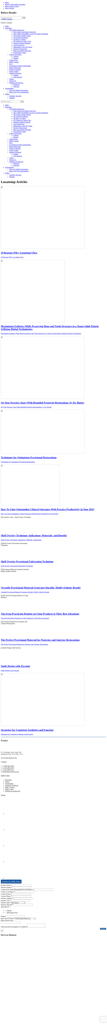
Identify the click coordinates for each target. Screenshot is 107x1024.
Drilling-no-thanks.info (12, 791)
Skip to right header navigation (15, 4)
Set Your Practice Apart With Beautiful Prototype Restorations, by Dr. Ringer (42, 402)
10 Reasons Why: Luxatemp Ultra (19, 252)
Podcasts (16, 165)
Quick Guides (13, 150)
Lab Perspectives (19, 124)
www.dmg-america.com (9, 758)
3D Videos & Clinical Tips (22, 120)
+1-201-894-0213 (8, 770)
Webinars (16, 163)
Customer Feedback (11, 785)
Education (8, 107)
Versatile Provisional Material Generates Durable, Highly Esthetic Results (41, 587)
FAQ (11, 143)
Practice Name (6, 885)
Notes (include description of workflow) (14, 927)
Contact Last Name (8, 892)
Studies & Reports (15, 152)
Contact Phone (6, 896)
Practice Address (7, 898)
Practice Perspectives (20, 128)
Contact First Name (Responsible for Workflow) (17, 889)
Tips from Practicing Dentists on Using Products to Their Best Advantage (40, 613)
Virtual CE (12, 160)
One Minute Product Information (20, 145)
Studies (15, 154)
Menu (7, 2)
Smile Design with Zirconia (15, 666)
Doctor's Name (6, 887)
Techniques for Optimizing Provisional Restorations (29, 457)
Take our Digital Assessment (18, 169)
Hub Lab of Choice (8, 918)
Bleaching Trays (12, 913)
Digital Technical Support (21, 122)
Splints (9, 910)
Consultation (9, 783)
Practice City (6, 900)
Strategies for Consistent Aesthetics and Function (27, 730)
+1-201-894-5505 (8, 768)
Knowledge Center (19, 131)
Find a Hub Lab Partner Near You (24, 111)
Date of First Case (7, 920)
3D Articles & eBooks (20, 116)
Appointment (9, 167)
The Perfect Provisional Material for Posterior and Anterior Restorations (40, 640)
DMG (7, 105)
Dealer (3, 916)
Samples (12, 177)
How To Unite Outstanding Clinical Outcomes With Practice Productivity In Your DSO (47, 509)
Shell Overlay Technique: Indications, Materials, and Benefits (34, 535)
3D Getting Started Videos (22, 115)
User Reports (17, 156)
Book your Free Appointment (19, 171)
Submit (103, 929)
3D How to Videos (19, 118)
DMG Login (9, 789)
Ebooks (15, 137)
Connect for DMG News (11, 881)
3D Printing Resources (16, 109)
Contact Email (6, 894)
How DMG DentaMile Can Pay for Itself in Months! (30, 113)
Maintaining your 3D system (22, 126)
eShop (7, 173)
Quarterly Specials (15, 175)
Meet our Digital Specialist (22, 130)
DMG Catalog (14, 141)
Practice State (6, 903)
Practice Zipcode (7, 905)
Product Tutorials (14, 148)
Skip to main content (12, 6)
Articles (15, 135)
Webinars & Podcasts (16, 162)
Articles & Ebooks (15, 133)
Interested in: (6, 907)
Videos (11, 158)
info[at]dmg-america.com (10, 772)
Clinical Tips (13, 139)
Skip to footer (9, 8)
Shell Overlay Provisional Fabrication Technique (27, 561)
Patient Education (15, 147)
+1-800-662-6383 (8, 766)
